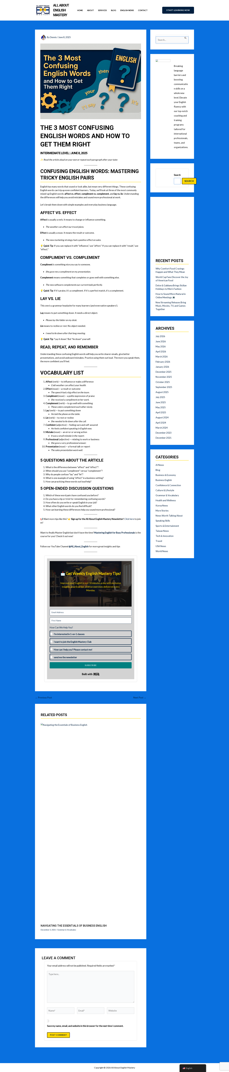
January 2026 (162, 366)
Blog (113, 10)
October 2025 (163, 382)
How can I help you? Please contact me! (73, 649)
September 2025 (164, 387)
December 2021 (163, 437)
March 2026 (162, 356)
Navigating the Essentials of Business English (74, 925)
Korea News (162, 505)
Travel (159, 541)
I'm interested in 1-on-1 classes (69, 634)
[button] (178, 10)
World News (162, 551)
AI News (160, 465)
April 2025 (161, 412)
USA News (161, 546)
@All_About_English (79, 546)
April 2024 (161, 422)
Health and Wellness (166, 500)
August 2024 (162, 417)
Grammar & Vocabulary (66, 930)
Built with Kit (91, 674)
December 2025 (163, 371)
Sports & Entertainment (167, 525)
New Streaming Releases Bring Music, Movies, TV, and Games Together (171, 306)
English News (127, 10)
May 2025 (161, 407)
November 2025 (164, 376)
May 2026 (161, 346)
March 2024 (162, 427)
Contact (142, 10)
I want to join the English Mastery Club (72, 641)
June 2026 (161, 341)
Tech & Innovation (164, 536)
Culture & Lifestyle (165, 490)
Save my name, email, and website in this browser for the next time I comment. (85, 1026)
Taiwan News (162, 530)
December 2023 (163, 432)
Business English (164, 480)
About (90, 10)
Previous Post (43, 697)
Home (80, 10)
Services (102, 10)
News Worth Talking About (169, 515)
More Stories (162, 510)
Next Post (139, 697)
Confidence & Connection (168, 485)
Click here (129, 519)
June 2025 (161, 402)
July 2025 (160, 397)
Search (177, 175)
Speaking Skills (163, 520)
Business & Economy (166, 475)
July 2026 (160, 336)
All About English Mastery (61, 10)
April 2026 (161, 351)
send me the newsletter (65, 657)
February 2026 (163, 361)
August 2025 (162, 392)
